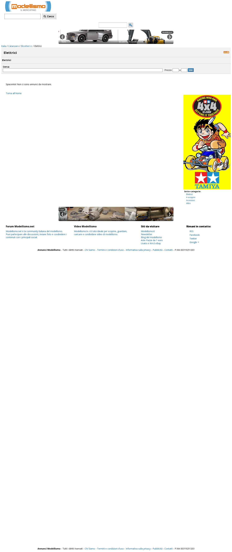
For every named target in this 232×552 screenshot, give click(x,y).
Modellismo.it (148, 231)
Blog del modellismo (151, 237)
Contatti (168, 249)
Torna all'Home (14, 93)
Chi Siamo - (91, 249)
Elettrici (189, 194)
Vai (191, 70)
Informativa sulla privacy (138, 249)
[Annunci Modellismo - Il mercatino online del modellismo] (28, 10)
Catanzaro (13, 46)
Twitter (193, 238)
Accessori (190, 200)
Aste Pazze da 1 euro (152, 240)
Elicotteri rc (26, 46)
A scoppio (190, 197)
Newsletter (146, 234)
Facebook (195, 234)
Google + (194, 242)
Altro (188, 203)
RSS (191, 231)
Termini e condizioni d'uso (110, 249)
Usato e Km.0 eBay (151, 243)
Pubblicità (158, 249)
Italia (3, 46)
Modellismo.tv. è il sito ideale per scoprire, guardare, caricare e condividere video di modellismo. (100, 233)
